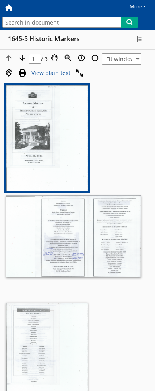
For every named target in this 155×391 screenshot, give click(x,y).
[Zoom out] (95, 58)
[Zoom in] (81, 58)
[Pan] (54, 58)
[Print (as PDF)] (22, 73)
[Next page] (22, 58)
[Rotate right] (8, 73)
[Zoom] (68, 58)
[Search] (129, 22)
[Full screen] (79, 73)
